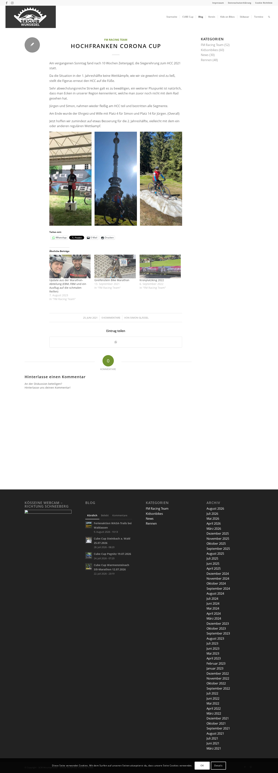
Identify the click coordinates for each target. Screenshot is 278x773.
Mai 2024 (213, 608)
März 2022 (214, 713)
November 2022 (218, 678)
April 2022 (214, 708)
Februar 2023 (216, 663)
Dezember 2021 (218, 718)
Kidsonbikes (209, 50)
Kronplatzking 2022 (152, 280)
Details (218, 765)
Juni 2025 (213, 563)
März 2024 (214, 618)
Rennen (206, 60)
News (205, 55)
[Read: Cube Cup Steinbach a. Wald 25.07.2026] (88, 540)
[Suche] (269, 17)
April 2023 (214, 658)
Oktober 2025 (216, 543)
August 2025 (215, 553)
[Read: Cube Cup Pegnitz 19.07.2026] (88, 555)
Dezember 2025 (218, 533)
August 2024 (215, 593)
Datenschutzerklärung (239, 2)
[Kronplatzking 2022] (160, 266)
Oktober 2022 (216, 683)
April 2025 (214, 568)
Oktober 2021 (216, 723)
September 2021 (218, 728)
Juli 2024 (212, 598)
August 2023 (215, 638)
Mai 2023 (213, 653)
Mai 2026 (213, 518)
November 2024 (218, 578)
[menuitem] (218, 3)
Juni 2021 (213, 743)
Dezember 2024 (218, 574)
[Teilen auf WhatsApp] (116, 342)
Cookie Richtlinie (264, 2)
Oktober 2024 (216, 583)
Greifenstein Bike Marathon (111, 280)
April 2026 (214, 523)
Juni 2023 (213, 648)
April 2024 (214, 613)
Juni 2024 (213, 603)
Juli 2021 (212, 738)
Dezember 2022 (218, 673)
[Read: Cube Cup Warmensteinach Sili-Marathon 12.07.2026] (88, 566)
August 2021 (215, 733)
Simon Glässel (139, 317)
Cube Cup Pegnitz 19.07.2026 (112, 554)
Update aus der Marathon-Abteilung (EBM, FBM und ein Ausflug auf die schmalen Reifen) (67, 285)
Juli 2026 (212, 514)
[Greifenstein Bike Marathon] (115, 266)
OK (202, 765)
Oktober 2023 (216, 628)
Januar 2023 (215, 668)
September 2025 (218, 549)
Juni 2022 (213, 698)
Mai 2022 (213, 703)
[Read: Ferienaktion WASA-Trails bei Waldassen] (88, 524)
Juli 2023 (212, 643)
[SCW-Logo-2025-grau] (30, 17)
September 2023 (218, 633)
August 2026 (215, 508)
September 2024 (218, 588)
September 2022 (218, 688)
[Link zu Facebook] (6, 3)
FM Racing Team (115, 39)
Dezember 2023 (218, 623)
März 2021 (214, 748)
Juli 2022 (212, 693)
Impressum (218, 2)
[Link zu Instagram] (12, 3)
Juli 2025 (212, 558)
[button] (70, 178)
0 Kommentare (111, 317)
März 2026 (214, 528)
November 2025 (218, 539)
